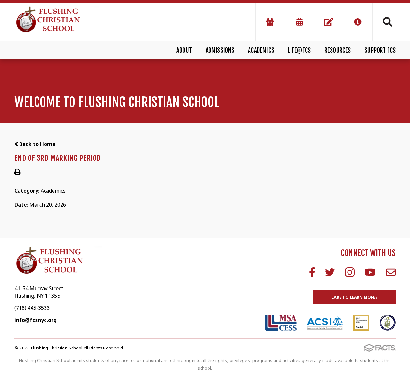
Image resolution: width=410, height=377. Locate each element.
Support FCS (380, 50)
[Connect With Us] (328, 22)
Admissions (220, 50)
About (184, 50)
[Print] (17, 172)
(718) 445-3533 (32, 307)
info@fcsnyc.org (35, 320)
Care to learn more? (354, 297)
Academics (261, 50)
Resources (337, 50)
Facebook (312, 272)
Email (390, 272)
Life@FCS (299, 50)
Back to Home (36, 144)
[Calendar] (299, 22)
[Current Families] (270, 22)
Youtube (370, 272)
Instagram (349, 272)
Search (384, 22)
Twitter (330, 272)
